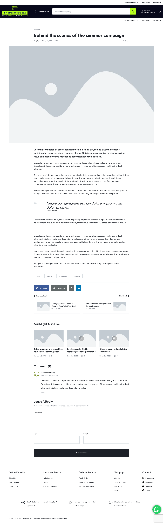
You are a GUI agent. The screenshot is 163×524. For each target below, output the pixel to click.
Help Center (157, 20)
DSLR (38, 276)
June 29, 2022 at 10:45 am (49, 376)
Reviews (77, 276)
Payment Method (50, 486)
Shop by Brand (120, 482)
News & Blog (14, 482)
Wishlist (117, 478)
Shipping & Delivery (86, 486)
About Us (12, 478)
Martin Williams (48, 372)
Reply (43, 392)
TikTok (148, 490)
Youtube (148, 486)
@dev (37, 41)
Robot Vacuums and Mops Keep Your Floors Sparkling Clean (48, 350)
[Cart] (159, 11)
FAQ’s (45, 482)
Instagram (149, 478)
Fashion (37, 30)
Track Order (145, 20)
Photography (63, 276)
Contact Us (13, 486)
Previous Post (41, 296)
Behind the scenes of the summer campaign (79, 35)
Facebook (149, 482)
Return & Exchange (86, 482)
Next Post (123, 296)
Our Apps (118, 486)
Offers (116, 490)
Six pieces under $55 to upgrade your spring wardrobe (81, 350)
